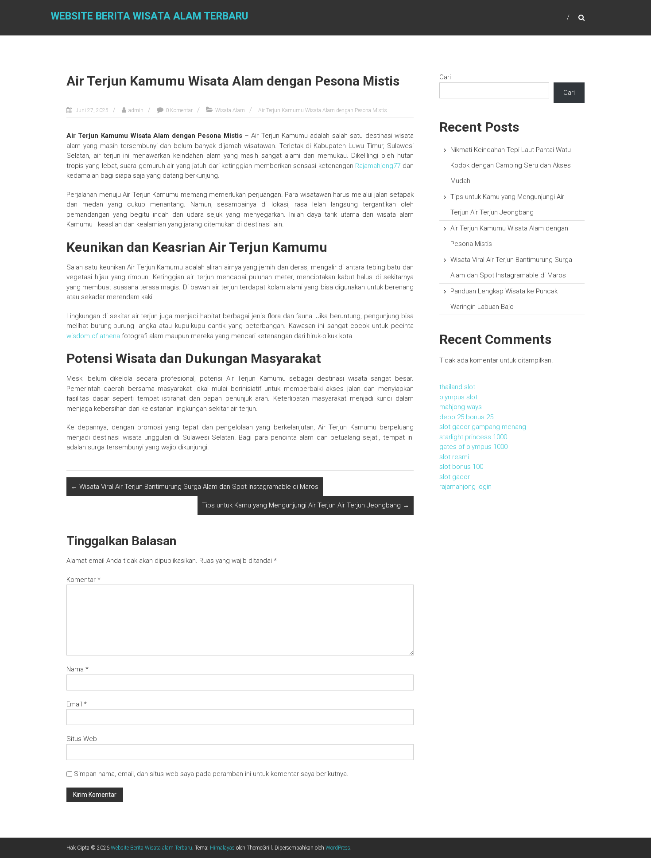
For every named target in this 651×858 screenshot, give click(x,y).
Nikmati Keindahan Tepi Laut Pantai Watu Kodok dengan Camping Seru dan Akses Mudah (510, 165)
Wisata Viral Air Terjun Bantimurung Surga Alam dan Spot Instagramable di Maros (194, 487)
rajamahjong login (465, 487)
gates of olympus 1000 (473, 447)
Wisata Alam (230, 110)
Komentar (83, 580)
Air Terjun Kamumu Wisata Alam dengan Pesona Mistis (322, 110)
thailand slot (457, 387)
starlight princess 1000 (473, 437)
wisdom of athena (93, 336)
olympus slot (458, 397)
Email (76, 704)
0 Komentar (179, 110)
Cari (445, 77)
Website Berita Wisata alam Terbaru (149, 16)
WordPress (338, 848)
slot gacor (454, 477)
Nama (77, 669)
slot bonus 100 (461, 467)
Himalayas (222, 848)
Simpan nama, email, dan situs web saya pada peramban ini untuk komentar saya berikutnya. (211, 774)
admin (135, 110)
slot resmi (454, 457)
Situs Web (81, 739)
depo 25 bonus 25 (466, 417)
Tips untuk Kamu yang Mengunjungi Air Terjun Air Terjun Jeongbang (305, 505)
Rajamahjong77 (377, 166)
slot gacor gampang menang (482, 427)
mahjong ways (460, 407)
